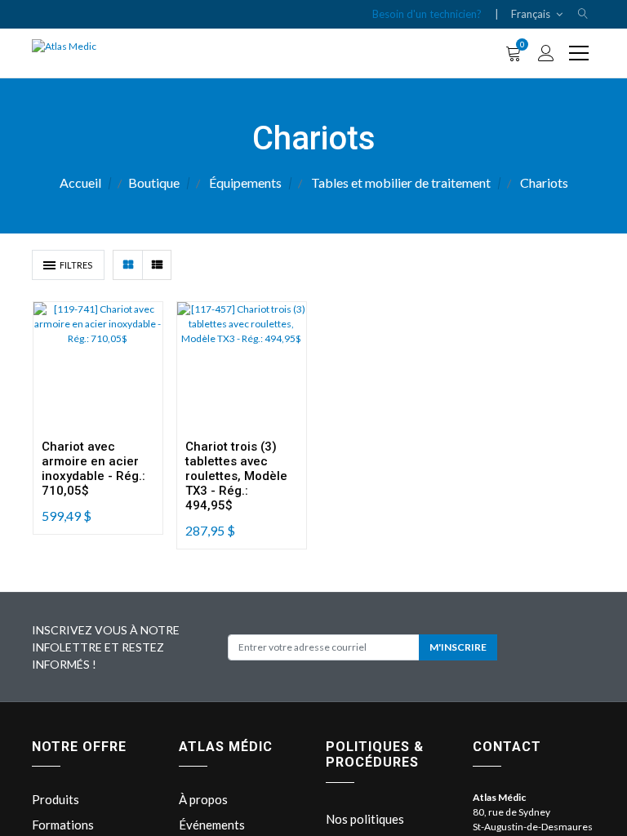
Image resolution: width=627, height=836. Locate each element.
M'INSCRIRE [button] (458, 647)
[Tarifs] (127, 265)
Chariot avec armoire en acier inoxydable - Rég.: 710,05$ (93, 468)
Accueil (80, 182)
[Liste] (156, 265)
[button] (583, 14)
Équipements (245, 182)
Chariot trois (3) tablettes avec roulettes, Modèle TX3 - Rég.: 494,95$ (236, 476)
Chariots (544, 182)
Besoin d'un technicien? (427, 13)
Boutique (154, 182)
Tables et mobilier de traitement (401, 182)
